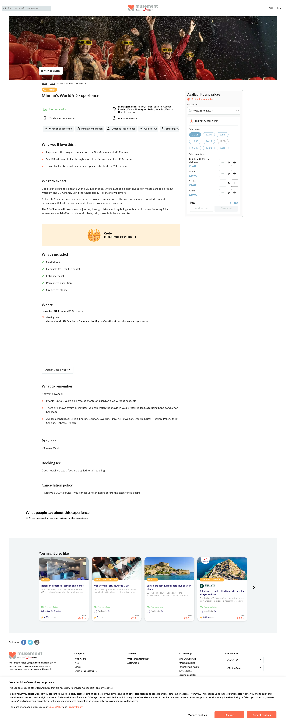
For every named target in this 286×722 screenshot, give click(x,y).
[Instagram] (36, 642)
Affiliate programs (187, 663)
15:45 (195, 148)
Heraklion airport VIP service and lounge (62, 586)
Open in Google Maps (56, 370)
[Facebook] (23, 642)
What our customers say (138, 659)
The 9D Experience (206, 121)
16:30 (209, 148)
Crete (52, 84)
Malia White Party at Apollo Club (111, 586)
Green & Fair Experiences (85, 671)
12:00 (209, 135)
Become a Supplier (187, 675)
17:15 (223, 148)
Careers (77, 667)
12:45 (223, 135)
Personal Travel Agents (189, 667)
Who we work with (187, 659)
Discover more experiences (118, 237)
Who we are (80, 659)
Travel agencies (185, 671)
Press (76, 663)
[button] (213, 121)
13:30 (195, 141)
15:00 (223, 141)
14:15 (209, 141)
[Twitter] (30, 642)
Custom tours (133, 663)
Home (44, 84)
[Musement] (143, 8)
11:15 (195, 135)
